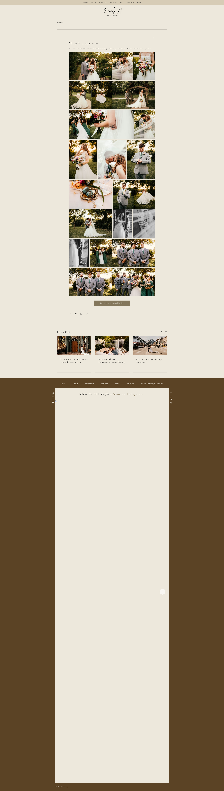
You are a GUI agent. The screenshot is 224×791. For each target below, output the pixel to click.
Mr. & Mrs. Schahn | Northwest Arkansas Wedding (111, 361)
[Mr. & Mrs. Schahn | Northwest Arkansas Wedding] (112, 345)
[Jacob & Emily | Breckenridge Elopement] (150, 345)
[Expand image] (90, 66)
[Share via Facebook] (70, 314)
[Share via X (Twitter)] (76, 314)
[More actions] (153, 38)
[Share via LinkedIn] (81, 314)
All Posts (60, 22)
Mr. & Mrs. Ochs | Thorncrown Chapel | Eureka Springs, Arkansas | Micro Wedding (74, 361)
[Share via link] (87, 314)
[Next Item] (162, 592)
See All (164, 332)
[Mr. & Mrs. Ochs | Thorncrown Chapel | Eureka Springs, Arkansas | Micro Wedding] (74, 345)
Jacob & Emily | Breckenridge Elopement (149, 361)
